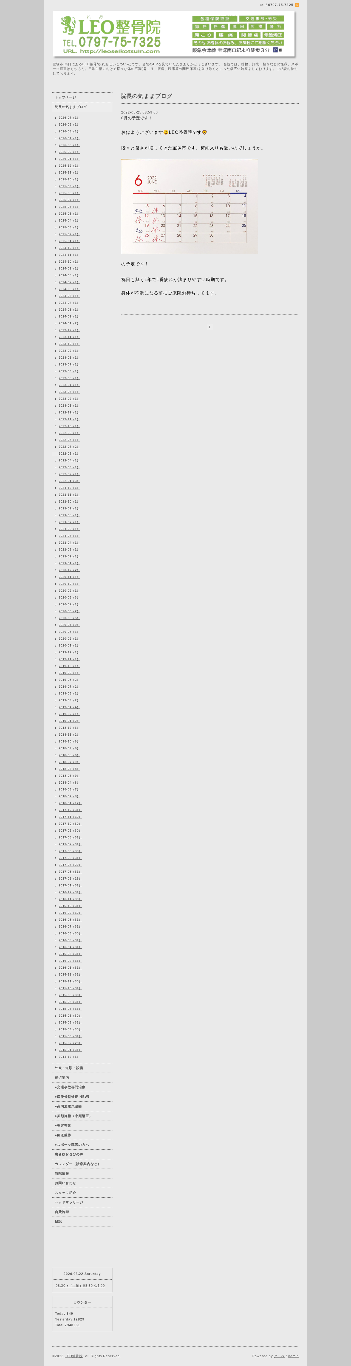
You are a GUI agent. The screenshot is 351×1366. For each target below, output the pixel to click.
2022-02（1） (69, 474)
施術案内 (62, 1077)
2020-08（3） (69, 597)
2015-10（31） (70, 988)
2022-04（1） (69, 460)
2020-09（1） (69, 590)
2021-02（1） (69, 556)
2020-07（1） (69, 604)
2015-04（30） (70, 1029)
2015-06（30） (70, 1015)
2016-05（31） (70, 940)
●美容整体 (63, 1125)
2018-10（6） (69, 741)
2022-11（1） (69, 419)
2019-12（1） (69, 652)
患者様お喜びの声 (69, 1154)
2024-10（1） (69, 261)
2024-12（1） (69, 248)
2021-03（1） (69, 549)
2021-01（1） (69, 563)
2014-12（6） (69, 1056)
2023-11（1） (69, 337)
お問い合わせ (65, 1183)
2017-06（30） (70, 851)
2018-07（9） (69, 762)
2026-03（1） (69, 145)
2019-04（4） (69, 707)
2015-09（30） (70, 995)
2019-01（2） (69, 720)
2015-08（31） (70, 1002)
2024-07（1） (69, 282)
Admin (293, 1356)
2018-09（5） (69, 748)
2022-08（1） (69, 439)
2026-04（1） (69, 138)
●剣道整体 (63, 1135)
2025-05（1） (69, 213)
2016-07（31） (70, 926)
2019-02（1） (69, 714)
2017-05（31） (70, 858)
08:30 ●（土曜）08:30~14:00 (80, 1286)
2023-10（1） (69, 343)
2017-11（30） (70, 816)
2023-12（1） (69, 330)
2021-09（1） (69, 508)
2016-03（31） (70, 954)
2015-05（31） (70, 1022)
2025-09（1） (69, 186)
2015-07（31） (70, 1008)
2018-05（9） (69, 775)
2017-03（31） (70, 871)
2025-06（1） (69, 206)
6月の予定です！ (136, 118)
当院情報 (62, 1173)
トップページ (65, 97)
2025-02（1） (69, 234)
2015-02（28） (70, 1043)
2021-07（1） (69, 522)
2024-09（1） (69, 268)
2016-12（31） (70, 892)
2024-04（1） (69, 302)
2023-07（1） (69, 364)
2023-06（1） (69, 371)
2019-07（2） (69, 686)
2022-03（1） (69, 467)
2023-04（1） (69, 385)
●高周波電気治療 (68, 1106)
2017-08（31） (70, 837)
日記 (58, 1221)
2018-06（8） (69, 768)
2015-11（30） (70, 981)
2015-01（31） (70, 1050)
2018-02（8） (69, 796)
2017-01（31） (70, 885)
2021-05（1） (69, 535)
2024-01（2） (69, 323)
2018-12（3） (69, 727)
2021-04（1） (69, 542)
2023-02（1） (69, 398)
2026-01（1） (69, 158)
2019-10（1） (69, 666)
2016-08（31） (70, 919)
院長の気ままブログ (71, 107)
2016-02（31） (70, 960)
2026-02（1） (69, 152)
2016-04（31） (70, 947)
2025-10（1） (69, 179)
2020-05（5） (69, 618)
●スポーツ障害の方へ (72, 1145)
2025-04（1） (69, 220)
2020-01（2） (69, 645)
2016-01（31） (70, 967)
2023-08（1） (69, 357)
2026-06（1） (69, 124)
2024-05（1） (69, 295)
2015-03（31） (70, 1036)
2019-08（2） (69, 679)
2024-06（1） (69, 289)
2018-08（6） (69, 755)
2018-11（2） (69, 734)
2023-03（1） (69, 391)
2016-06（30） (70, 933)
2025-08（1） (69, 193)
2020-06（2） (69, 611)
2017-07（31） (70, 844)
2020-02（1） (69, 638)
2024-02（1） (69, 316)
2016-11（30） (70, 899)
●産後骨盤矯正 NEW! (72, 1097)
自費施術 (62, 1212)
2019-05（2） (69, 700)
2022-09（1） (69, 433)
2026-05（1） (69, 131)
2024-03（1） (69, 309)
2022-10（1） (69, 426)
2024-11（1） (69, 254)
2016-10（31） (70, 906)
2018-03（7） (69, 789)
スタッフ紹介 (65, 1193)
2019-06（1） (69, 693)
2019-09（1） (69, 673)
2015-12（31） (70, 974)
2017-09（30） (70, 830)
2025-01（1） (69, 241)
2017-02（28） (70, 878)
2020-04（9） (69, 625)
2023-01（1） (69, 405)
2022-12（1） (69, 412)
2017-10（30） (70, 823)
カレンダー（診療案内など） (78, 1164)
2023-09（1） (69, 350)
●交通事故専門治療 (70, 1087)
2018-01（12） (70, 803)
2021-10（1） (69, 501)
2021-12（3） (69, 487)
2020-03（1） (69, 631)
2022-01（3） (69, 481)
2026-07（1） (69, 117)
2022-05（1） (69, 453)
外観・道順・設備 (69, 1068)
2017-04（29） (70, 864)
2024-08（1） (69, 275)
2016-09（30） (70, 912)
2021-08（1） (69, 515)
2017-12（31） (70, 810)
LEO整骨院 (74, 1356)
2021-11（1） (69, 494)
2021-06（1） (69, 529)
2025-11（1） (69, 172)
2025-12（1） (69, 165)
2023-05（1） (69, 378)
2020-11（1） (69, 577)
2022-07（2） (69, 446)
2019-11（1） (69, 659)
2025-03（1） (69, 227)
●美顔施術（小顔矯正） (74, 1116)
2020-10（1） (69, 583)
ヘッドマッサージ (69, 1202)
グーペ (279, 1356)
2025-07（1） (69, 200)
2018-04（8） (69, 782)
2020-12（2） (69, 570)
